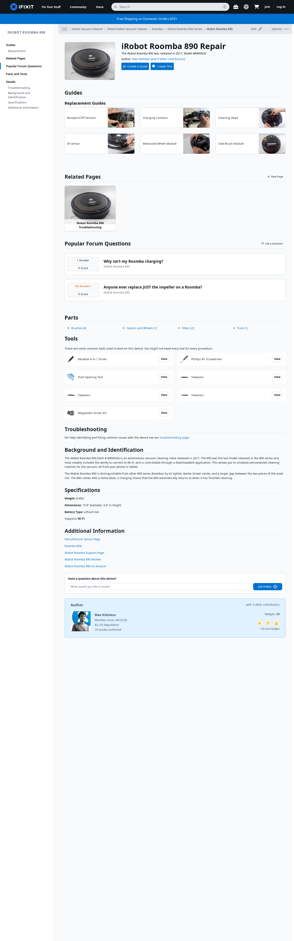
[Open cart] (257, 7)
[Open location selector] (246, 7)
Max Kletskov (141, 59)
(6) (78, 328)
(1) (141, 328)
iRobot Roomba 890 (26, 32)
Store (99, 7)
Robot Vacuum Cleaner (87, 29)
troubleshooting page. (175, 437)
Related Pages (15, 58)
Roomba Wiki (73, 546)
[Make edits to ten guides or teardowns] (276, 623)
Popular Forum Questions (24, 66)
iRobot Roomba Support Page (84, 553)
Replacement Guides (85, 103)
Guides (10, 45)
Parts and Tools (16, 74)
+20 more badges (270, 628)
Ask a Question (274, 243)
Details (10, 82)
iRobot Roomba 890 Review (83, 559)
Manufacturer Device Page (82, 539)
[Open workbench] (236, 7)
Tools (71, 338)
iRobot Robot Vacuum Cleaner (127, 29)
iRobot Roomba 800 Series (184, 29)
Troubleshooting (19, 88)
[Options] (64, 29)
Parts (71, 317)
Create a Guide (137, 66)
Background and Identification (19, 95)
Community (78, 7)
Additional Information (23, 107)
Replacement (17, 51)
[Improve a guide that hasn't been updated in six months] (268, 623)
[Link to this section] (63, 430)
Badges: (272, 614)
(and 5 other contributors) (167, 59)
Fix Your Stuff (51, 7)
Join (267, 7)
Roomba (157, 29)
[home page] (22, 6)
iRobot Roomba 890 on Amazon (85, 566)
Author (77, 604)
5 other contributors (266, 604)
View (164, 359)
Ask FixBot (264, 586)
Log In (281, 7)
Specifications (17, 102)
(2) (188, 328)
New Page (277, 176)
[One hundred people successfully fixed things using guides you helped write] (259, 623)
